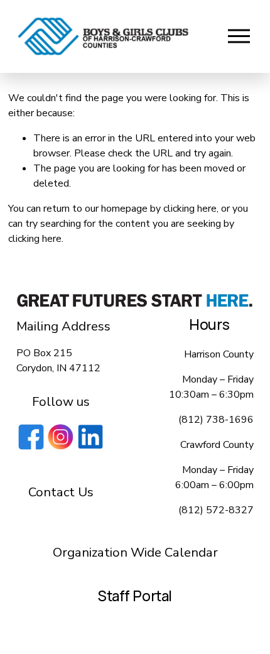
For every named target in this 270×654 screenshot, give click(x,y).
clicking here (190, 208)
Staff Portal (135, 596)
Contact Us (61, 492)
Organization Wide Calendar (135, 552)
